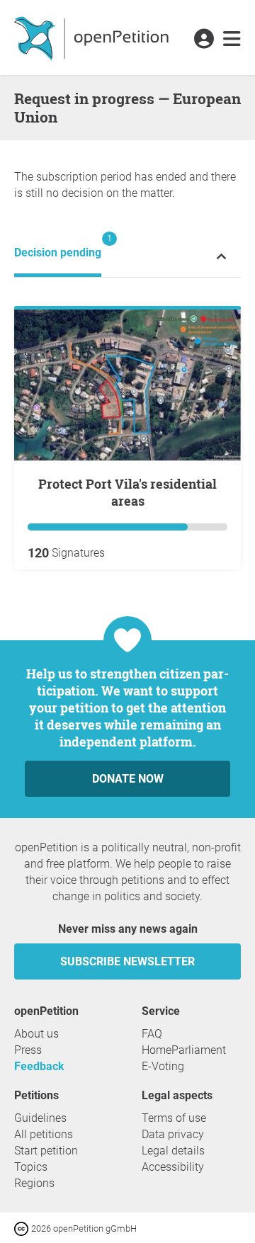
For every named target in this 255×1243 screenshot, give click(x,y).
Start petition (46, 1150)
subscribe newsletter (127, 961)
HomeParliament (184, 1050)
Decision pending (57, 246)
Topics (30, 1167)
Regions (34, 1183)
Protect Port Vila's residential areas (127, 492)
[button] (203, 39)
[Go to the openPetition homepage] (93, 37)
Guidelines (40, 1118)
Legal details (173, 1150)
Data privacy (173, 1134)
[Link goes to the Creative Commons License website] (22, 1228)
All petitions (43, 1134)
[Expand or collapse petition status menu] (221, 256)
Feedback (39, 1066)
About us (36, 1033)
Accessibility (173, 1167)
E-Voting (163, 1066)
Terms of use (174, 1118)
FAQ (152, 1033)
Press (28, 1050)
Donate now (128, 778)
